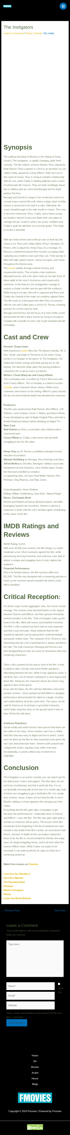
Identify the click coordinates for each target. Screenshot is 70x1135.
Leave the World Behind (17, 898)
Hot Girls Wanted (13, 878)
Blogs (35, 1084)
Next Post (61, 910)
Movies (35, 1067)
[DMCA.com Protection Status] (35, 1127)
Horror (35, 1078)
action (24, 350)
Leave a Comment (13, 33)
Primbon (8, 886)
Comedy (37, 33)
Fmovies (33, 864)
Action (28, 33)
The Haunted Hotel (14, 882)
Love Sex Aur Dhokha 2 (17, 874)
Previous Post (11, 910)
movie (11, 268)
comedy (8, 387)
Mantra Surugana (13, 890)
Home (35, 1055)
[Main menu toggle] (63, 6)
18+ (35, 1061)
